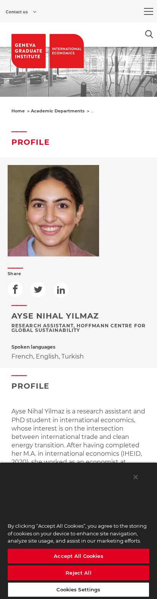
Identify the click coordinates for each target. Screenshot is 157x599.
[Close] (135, 477)
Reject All (78, 573)
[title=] (28, 51)
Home (18, 111)
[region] (78, 530)
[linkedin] (61, 290)
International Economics (118, 111)
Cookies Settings (78, 589)
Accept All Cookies (78, 556)
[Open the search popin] (149, 34)
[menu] (148, 11)
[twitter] (38, 289)
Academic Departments (58, 111)
